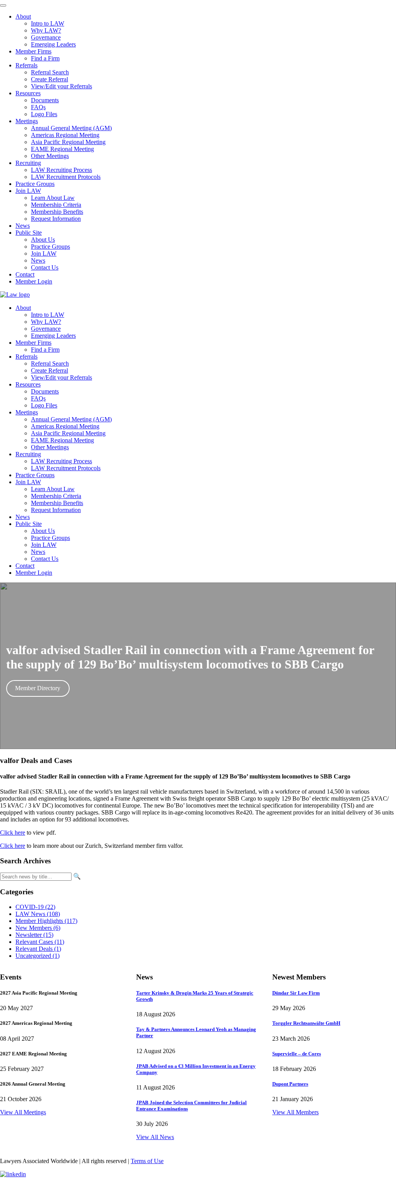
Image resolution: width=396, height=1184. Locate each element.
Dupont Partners (290, 1084)
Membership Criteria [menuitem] (56, 204)
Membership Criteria (56, 496)
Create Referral (49, 370)
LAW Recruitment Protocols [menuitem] (66, 177)
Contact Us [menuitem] (44, 267)
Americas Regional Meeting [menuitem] (65, 135)
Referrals (26, 356)
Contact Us (44, 558)
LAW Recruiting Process (61, 461)
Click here (12, 832)
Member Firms (33, 342)
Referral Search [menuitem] (50, 72)
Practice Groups (35, 475)
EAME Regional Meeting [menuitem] (62, 149)
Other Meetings (50, 447)
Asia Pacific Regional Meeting (68, 433)
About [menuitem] (23, 16)
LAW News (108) (37, 914)
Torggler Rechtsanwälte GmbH (306, 1023)
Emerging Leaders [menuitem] (53, 44)
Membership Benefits (57, 503)
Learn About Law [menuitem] (53, 197)
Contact (24, 565)
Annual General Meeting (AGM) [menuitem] (71, 128)
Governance (46, 328)
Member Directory (37, 688)
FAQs (38, 398)
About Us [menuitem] (43, 239)
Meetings (26, 412)
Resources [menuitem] (28, 93)
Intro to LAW (47, 314)
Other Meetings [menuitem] (50, 156)
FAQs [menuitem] (38, 107)
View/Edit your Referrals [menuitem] (61, 86)
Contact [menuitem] (24, 274)
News (22, 517)
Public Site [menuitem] (28, 232)
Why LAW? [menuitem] (46, 30)
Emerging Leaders (53, 335)
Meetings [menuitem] (26, 121)
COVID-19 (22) (35, 907)
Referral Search (50, 363)
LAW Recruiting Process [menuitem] (61, 170)
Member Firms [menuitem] (33, 51)
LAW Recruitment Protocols (66, 468)
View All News (155, 1137)
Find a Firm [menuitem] (45, 58)
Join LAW (28, 482)
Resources (28, 384)
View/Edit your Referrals (61, 377)
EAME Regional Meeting (62, 440)
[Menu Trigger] (3, 5)
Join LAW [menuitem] (28, 190)
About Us (43, 531)
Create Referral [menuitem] (49, 79)
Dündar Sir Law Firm (296, 993)
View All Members (295, 1112)
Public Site (28, 524)
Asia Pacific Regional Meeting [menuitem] (68, 142)
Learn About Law (53, 489)
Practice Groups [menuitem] (35, 183)
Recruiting (28, 454)
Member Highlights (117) (46, 921)
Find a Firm (45, 349)
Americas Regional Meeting (65, 426)
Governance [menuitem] (46, 37)
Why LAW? (46, 321)
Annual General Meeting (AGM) (71, 419)
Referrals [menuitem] (26, 65)
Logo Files (44, 405)
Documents (45, 391)
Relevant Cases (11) (39, 941)
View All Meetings (23, 1112)
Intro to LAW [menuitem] (47, 23)
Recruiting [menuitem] (28, 163)
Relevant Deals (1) (38, 948)
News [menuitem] (22, 225)
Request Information (56, 510)
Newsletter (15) (34, 934)
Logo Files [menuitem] (44, 114)
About (23, 307)
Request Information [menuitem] (56, 218)
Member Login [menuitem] (33, 281)
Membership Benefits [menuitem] (57, 211)
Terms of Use (147, 1161)
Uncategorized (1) (37, 955)
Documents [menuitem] (45, 100)
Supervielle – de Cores (296, 1054)
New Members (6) (37, 928)
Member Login (33, 572)
